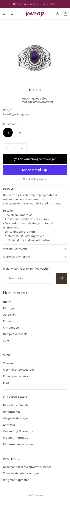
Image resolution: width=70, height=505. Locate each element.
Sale (6, 340)
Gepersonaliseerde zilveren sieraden (27, 467)
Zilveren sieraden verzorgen (22, 473)
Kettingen (9, 308)
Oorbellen (9, 314)
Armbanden (11, 327)
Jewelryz (39, 495)
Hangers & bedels (15, 334)
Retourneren (11, 411)
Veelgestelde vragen (16, 418)
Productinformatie (15, 437)
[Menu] (4, 14)
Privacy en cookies (15, 376)
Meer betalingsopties (35, 179)
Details (8, 188)
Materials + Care (15, 248)
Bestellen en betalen (16, 405)
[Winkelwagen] (65, 14)
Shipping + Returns (16, 257)
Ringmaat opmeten (16, 479)
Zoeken (8, 363)
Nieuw (7, 301)
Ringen (8, 321)
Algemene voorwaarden (19, 369)
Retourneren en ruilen (18, 444)
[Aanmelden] (61, 278)
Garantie (9, 424)
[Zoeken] (12, 14)
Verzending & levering (18, 431)
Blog (6, 382)
